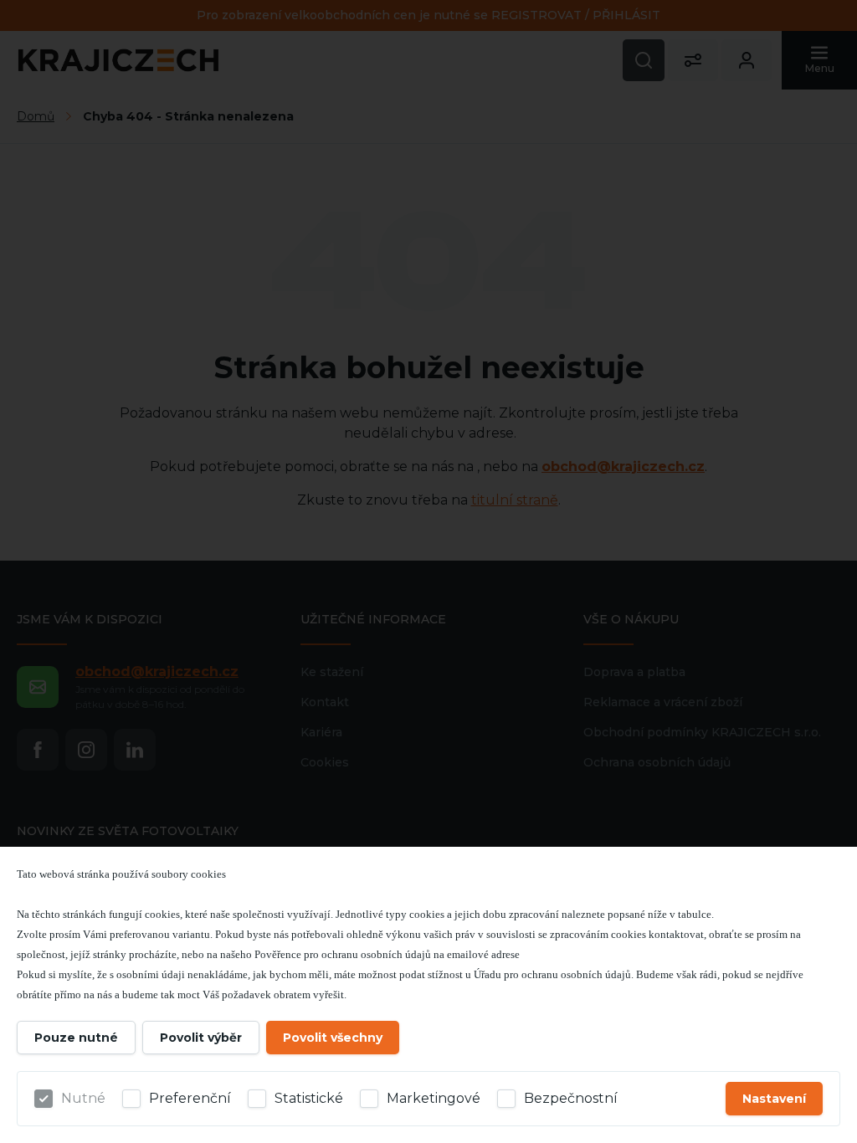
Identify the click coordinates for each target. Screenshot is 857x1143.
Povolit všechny (332, 1037)
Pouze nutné (76, 1037)
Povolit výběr (201, 1037)
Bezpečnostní (571, 1098)
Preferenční (190, 1098)
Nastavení (774, 1098)
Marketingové (433, 1098)
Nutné (83, 1098)
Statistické (309, 1098)
